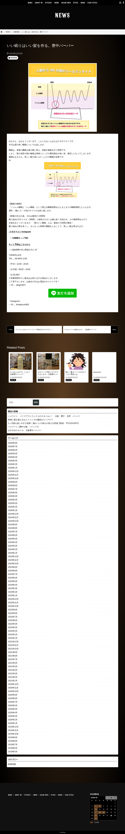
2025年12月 (13, 471)
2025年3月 (12, 503)
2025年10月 (13, 478)
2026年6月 (12, 450)
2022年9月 (12, 610)
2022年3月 (12, 631)
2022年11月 (13, 603)
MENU (56, 2)
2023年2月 (12, 592)
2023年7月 (12, 574)
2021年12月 (13, 642)
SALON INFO (66, 2)
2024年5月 (12, 539)
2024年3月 (12, 546)
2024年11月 (13, 517)
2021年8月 (12, 656)
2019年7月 (12, 744)
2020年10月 (13, 691)
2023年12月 (13, 556)
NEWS (83, 2)
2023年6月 (12, 578)
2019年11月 (13, 730)
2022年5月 (12, 624)
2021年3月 (12, 674)
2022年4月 (12, 627)
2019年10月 (13, 734)
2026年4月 (12, 457)
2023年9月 (12, 567)
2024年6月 (12, 535)
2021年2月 (12, 677)
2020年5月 (12, 709)
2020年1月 (12, 723)
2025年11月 (13, 475)
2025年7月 (12, 489)
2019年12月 (13, 727)
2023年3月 (12, 588)
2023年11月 (13, 560)
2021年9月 (12, 652)
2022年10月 (13, 606)
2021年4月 (12, 670)
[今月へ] (111, 797)
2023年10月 (13, 564)
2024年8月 (12, 528)
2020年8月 (12, 698)
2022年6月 (12, 620)
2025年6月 (12, 493)
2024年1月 (12, 553)
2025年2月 (12, 507)
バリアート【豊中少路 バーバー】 (23, 427)
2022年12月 (13, 599)
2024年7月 (12, 532)
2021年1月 (12, 681)
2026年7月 (12, 446)
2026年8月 (12, 443)
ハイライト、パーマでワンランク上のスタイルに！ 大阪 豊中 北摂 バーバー (44, 416)
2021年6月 (12, 663)
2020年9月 (12, 695)
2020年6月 (12, 705)
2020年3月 (12, 716)
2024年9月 (12, 524)
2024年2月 (12, 549)
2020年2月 (12, 720)
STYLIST (48, 2)
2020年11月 (13, 688)
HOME (30, 2)
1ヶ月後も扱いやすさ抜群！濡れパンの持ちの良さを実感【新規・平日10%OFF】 (43, 423)
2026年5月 (12, 454)
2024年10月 (13, 521)
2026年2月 (12, 464)
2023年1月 (12, 595)
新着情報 (12, 764)
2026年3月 (12, 461)
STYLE (75, 2)
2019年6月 (12, 748)
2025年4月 (12, 500)
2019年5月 (12, 752)
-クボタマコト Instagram (20, 232)
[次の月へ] (115, 797)
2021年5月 (12, 666)
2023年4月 (12, 585)
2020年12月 (13, 684)
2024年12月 (13, 514)
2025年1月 (12, 510)
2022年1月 (12, 638)
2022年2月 (12, 634)
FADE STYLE (92, 2)
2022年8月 (12, 613)
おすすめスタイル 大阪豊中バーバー (24, 430)
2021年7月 (12, 659)
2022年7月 (12, 617)
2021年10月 (13, 649)
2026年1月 (12, 468)
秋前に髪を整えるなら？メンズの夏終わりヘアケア (30, 420)
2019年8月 (12, 741)
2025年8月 (12, 485)
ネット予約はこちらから (19, 244)
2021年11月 (13, 645)
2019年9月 (12, 737)
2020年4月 (12, 713)
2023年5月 (12, 581)
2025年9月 (12, 482)
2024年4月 (12, 542)
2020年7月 (12, 702)
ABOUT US (39, 2)
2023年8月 (12, 571)
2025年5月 (12, 496)
